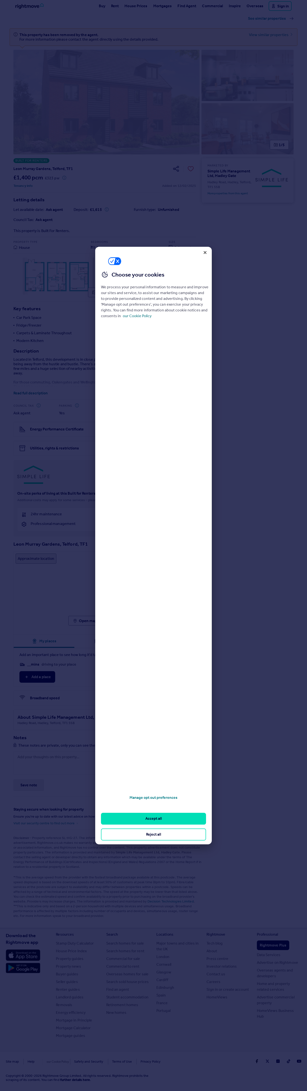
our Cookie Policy (137, 316)
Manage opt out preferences (153, 797)
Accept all (153, 818)
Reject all (153, 834)
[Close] (205, 252)
